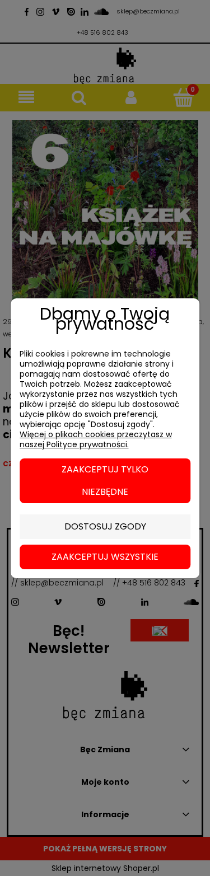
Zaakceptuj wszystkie (105, 556)
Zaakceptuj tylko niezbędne (105, 480)
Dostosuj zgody (105, 526)
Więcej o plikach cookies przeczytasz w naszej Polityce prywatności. (96, 439)
